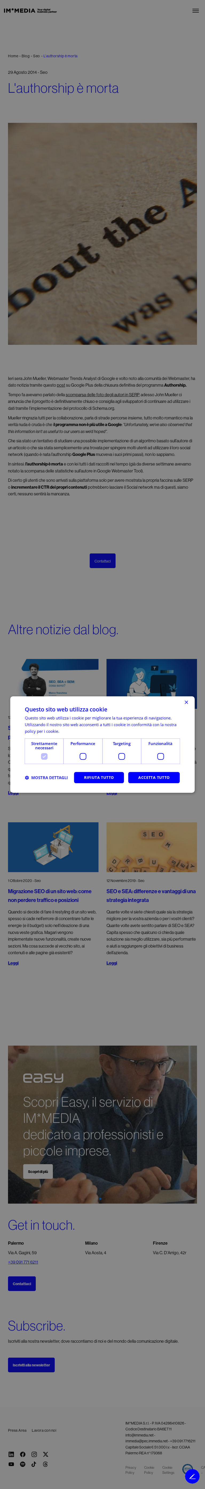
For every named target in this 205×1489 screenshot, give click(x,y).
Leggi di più (70, 731)
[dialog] (102, 744)
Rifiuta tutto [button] (99, 777)
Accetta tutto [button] (153, 777)
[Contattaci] (192, 1476)
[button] (46, 777)
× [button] (186, 703)
